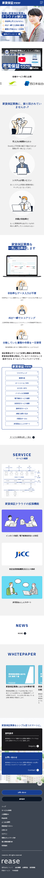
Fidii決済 (15, 870)
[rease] (11, 862)
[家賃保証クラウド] (11, 4)
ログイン (4, 834)
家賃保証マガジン (7, 826)
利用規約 (4, 845)
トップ (4, 806)
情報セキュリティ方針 (9, 838)
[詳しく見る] (22, 531)
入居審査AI (5, 814)
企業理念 (25, 867)
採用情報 (32, 867)
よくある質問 (6, 822)
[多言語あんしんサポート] (22, 597)
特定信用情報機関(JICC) (18, 569)
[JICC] (22, 564)
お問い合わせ (22, 792)
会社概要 (18, 867)
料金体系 (4, 818)
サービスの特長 (6, 810)
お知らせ (4, 830)
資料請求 (22, 799)
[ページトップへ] (39, 783)
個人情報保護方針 (7, 842)
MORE (20, 633)
